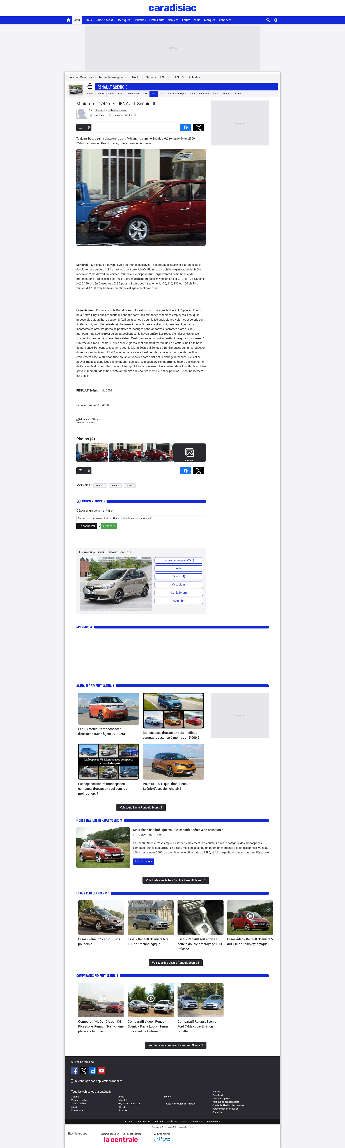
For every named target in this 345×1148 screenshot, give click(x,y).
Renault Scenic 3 (112, 87)
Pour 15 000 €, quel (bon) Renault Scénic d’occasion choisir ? (166, 786)
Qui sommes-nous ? (191, 1121)
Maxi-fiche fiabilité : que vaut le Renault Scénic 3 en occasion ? (178, 830)
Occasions (178, 584)
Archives (216, 1091)
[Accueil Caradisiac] (68, 20)
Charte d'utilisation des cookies (228, 1105)
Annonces (225, 20)
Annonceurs (144, 1121)
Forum (186, 20)
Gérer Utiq (217, 1112)
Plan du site (218, 1095)
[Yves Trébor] (81, 118)
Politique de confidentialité (225, 1102)
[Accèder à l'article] (108, 709)
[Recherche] (268, 20)
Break (74, 1107)
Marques (209, 20)
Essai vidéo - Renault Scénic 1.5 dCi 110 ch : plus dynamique (250, 941)
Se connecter (87, 526)
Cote (192, 93)
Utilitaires (140, 20)
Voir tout (189, 460)
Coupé (121, 1096)
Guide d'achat (104, 20)
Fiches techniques (177, 93)
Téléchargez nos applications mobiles (98, 1081)
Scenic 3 (100, 485)
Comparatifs (133, 93)
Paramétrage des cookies (225, 1108)
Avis (145, 93)
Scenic (129, 485)
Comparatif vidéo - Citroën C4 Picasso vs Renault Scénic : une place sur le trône (101, 1026)
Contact (129, 1121)
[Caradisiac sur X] (84, 1071)
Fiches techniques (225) (179, 560)
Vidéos (237, 93)
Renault (115, 485)
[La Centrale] (121, 1143)
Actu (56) (179, 600)
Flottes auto (156, 20)
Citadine (75, 1096)
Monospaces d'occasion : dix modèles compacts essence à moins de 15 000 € (171, 735)
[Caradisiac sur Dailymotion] (93, 1071)
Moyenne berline (79, 1100)
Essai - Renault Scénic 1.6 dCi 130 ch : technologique (149, 941)
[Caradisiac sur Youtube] (101, 1071)
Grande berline (78, 1103)
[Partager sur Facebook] (186, 126)
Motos (167, 1096)
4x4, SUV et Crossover (129, 1103)
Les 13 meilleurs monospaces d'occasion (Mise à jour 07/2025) (101, 731)
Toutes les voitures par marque (180, 1103)
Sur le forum (179, 592)
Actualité (194, 77)
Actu (77, 20)
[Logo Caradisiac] (172, 14)
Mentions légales (221, 1098)
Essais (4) (178, 576)
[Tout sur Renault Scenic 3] (76, 94)
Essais (88, 20)
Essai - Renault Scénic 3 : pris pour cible (99, 941)
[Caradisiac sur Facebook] (75, 1071)
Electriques (123, 20)
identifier (127, 518)
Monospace (77, 1110)
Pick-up (121, 1107)
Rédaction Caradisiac (166, 1121)
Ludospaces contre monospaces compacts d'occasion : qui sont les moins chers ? (102, 788)
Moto (197, 20)
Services (173, 20)
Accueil (90, 93)
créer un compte (143, 518)
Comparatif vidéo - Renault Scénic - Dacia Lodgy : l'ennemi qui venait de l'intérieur (150, 1026)
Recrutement (213, 1121)
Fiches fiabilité (115, 93)
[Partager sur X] (199, 126)
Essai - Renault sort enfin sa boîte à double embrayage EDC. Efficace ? (200, 944)
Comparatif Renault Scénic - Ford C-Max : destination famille (198, 1026)
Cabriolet (122, 1100)
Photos (226, 93)
